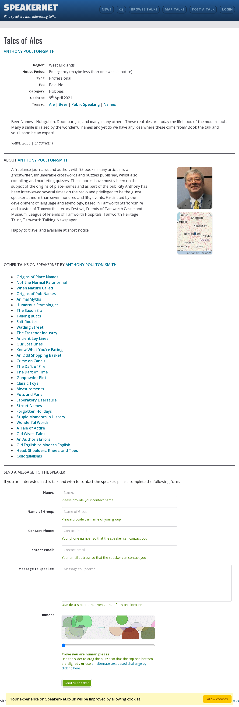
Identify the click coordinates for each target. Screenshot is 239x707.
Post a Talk (203, 9)
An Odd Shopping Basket (39, 355)
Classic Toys (27, 383)
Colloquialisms (29, 456)
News (107, 9)
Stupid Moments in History (41, 416)
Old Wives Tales (31, 433)
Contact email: (41, 550)
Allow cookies (217, 699)
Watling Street (30, 327)
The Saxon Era (29, 310)
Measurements (30, 388)
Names (110, 104)
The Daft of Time (32, 372)
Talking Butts (29, 316)
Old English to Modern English (43, 444)
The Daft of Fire (31, 366)
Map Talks (174, 9)
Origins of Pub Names (36, 293)
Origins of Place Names (37, 276)
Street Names (29, 405)
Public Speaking (85, 104)
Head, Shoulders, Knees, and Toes (47, 450)
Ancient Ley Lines (32, 338)
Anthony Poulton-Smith (29, 51)
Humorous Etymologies (38, 304)
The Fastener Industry (37, 332)
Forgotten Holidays (34, 411)
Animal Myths (29, 299)
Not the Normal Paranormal (42, 282)
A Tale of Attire (31, 428)
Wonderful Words (33, 422)
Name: (48, 492)
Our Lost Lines (30, 344)
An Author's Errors (33, 439)
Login (227, 9)
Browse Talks (144, 9)
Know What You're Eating (40, 349)
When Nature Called (35, 288)
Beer (63, 104)
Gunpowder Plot (31, 377)
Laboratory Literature (37, 400)
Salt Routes (27, 321)
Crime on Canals (31, 360)
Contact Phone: (41, 530)
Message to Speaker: (36, 568)
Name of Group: (41, 511)
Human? (47, 615)
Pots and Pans (29, 394)
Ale (52, 104)
